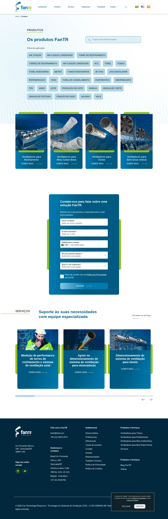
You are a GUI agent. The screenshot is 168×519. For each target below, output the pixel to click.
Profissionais (91, 437)
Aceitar (139, 506)
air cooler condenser (76, 63)
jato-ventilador (118, 72)
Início (17, 16)
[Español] (148, 7)
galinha (85, 97)
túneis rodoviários (78, 72)
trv (31, 88)
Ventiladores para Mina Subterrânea (136, 441)
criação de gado (65, 97)
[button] (143, 399)
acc (96, 63)
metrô (58, 72)
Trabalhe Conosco (93, 461)
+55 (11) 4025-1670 (59, 437)
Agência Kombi (22, 509)
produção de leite (72, 88)
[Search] (126, 7)
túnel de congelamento (76, 80)
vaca (98, 97)
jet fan (99, 72)
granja (93, 88)
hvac (53, 80)
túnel (108, 63)
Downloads (101, 7)
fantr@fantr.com (57, 433)
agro (42, 88)
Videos (124, 469)
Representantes (92, 457)
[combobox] (65, 244)
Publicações (86, 7)
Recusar (126, 506)
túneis (121, 63)
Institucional (42, 7)
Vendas (88, 453)
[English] (142, 7)
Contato (113, 7)
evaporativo (102, 80)
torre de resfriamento (92, 55)
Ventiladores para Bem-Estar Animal (136, 445)
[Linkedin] (17, 471)
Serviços (71, 7)
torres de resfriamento (43, 63)
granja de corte (112, 88)
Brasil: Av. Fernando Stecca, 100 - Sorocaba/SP (59, 460)
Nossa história (91, 433)
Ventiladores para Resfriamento (134, 437)
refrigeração (37, 80)
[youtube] (24, 471)
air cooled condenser (60, 55)
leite (53, 88)
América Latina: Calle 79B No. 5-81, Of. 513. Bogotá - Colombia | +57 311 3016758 (60, 474)
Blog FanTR (126, 465)
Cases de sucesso (93, 445)
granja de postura (40, 97)
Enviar (80, 286)
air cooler (35, 55)
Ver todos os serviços (141, 315)
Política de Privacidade (95, 465)
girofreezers (123, 80)
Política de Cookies (93, 469)
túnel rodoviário (39, 72)
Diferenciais (90, 441)
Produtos (57, 7)
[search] (89, 39)
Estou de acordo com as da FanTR (86, 276)
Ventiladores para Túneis (131, 433)
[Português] (136, 7)
